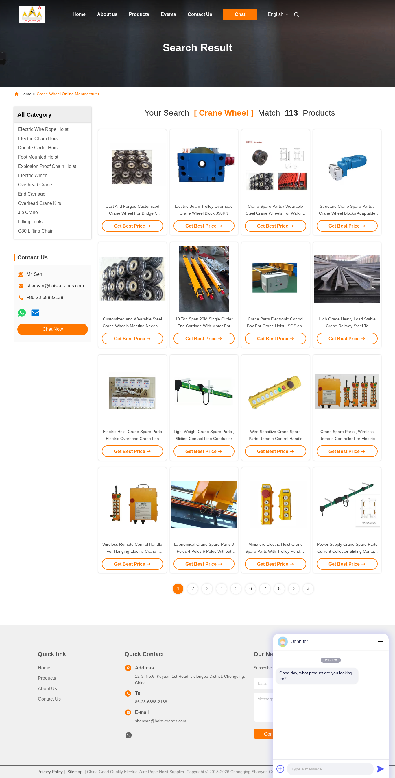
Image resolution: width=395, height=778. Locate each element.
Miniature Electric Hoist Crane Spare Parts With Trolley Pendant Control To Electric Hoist (275, 551)
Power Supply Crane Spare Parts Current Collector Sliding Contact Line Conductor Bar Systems (347, 551)
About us (107, 14)
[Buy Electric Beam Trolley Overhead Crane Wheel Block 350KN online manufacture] (204, 166)
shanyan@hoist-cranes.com (55, 285)
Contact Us (200, 14)
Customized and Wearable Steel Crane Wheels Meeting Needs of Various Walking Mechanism (132, 326)
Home (79, 14)
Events (168, 14)
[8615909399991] (129, 736)
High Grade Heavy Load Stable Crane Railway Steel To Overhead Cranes (347, 326)
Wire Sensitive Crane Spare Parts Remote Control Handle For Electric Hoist (275, 438)
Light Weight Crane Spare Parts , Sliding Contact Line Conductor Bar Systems (204, 438)
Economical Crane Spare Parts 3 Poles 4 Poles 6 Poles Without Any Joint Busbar (204, 551)
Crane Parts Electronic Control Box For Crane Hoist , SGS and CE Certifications (275, 326)
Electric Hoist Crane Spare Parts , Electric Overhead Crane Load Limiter (132, 438)
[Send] (380, 768)
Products (139, 14)
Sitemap (74, 771)
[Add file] (280, 768)
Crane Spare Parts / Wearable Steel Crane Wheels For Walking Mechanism (275, 213)
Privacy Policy (50, 771)
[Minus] (380, 641)
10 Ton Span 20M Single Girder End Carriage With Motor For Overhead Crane (204, 326)
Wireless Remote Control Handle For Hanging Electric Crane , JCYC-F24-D (132, 551)
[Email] (35, 312)
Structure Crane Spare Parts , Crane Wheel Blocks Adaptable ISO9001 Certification (347, 213)
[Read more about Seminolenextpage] (294, 589)
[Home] (32, 14)
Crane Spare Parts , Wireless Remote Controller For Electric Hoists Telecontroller (347, 438)
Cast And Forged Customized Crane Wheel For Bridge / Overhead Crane (132, 213)
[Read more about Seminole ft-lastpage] (308, 589)
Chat (240, 14)
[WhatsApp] (22, 312)
